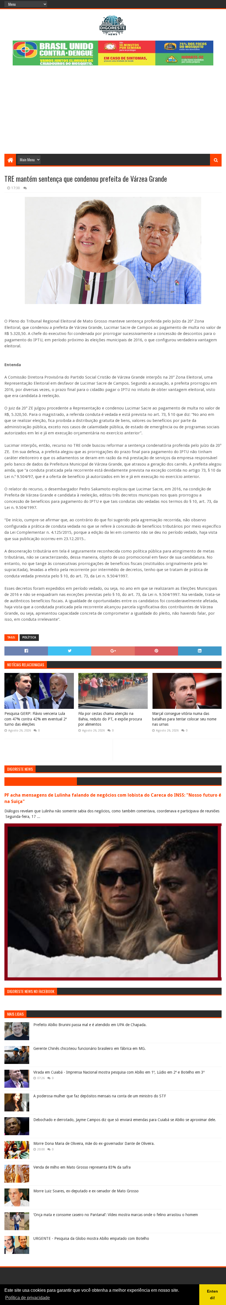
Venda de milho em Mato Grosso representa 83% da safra (82, 1167)
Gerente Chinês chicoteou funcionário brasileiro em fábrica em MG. (89, 1048)
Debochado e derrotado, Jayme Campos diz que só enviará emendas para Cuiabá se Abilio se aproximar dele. (124, 1120)
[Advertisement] (113, 112)
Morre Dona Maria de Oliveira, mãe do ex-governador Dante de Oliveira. (94, 1143)
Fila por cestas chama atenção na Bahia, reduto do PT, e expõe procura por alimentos (110, 719)
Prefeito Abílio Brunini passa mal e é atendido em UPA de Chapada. (90, 1025)
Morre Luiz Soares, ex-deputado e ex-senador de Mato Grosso (86, 1191)
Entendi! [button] (212, 1294)
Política (29, 637)
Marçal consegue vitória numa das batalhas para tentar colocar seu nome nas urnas (184, 719)
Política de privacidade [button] (27, 1297)
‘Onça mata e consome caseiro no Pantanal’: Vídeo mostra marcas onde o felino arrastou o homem (115, 1214)
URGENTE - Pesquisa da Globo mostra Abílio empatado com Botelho (91, 1238)
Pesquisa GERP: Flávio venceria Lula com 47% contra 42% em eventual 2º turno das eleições (35, 719)
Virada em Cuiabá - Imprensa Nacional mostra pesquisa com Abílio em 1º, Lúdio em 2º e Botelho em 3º (119, 1072)
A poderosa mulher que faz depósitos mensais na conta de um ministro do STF (99, 1096)
